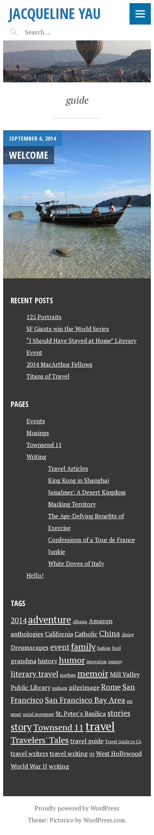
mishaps (59, 688)
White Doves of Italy (76, 563)
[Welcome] (77, 204)
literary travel (34, 674)
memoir (92, 673)
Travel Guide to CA (123, 741)
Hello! (34, 575)
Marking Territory (72, 504)
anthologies (27, 634)
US (91, 754)
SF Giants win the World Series (67, 329)
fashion (104, 648)
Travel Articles (68, 468)
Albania (80, 621)
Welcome (28, 155)
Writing (36, 456)
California (59, 634)
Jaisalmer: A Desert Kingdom (87, 492)
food (116, 648)
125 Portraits (44, 317)
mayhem (68, 675)
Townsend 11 (44, 445)
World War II (29, 766)
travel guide (86, 741)
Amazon (101, 621)
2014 (18, 620)
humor (72, 660)
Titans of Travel (47, 376)
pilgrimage (84, 687)
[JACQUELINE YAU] (77, 61)
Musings (37, 433)
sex (130, 701)
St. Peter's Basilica (81, 713)
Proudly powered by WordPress (77, 808)
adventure (49, 619)
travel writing (69, 753)
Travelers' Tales (40, 740)
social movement (38, 714)
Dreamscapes (30, 647)
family (83, 646)
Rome (111, 687)
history (47, 661)
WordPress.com (104, 820)
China (109, 633)
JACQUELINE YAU (55, 13)
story (21, 727)
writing (59, 766)
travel (100, 726)
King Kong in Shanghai (78, 480)
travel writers (29, 753)
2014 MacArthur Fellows (59, 364)
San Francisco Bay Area (85, 700)
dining (128, 634)
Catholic (86, 634)
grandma (23, 661)
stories (118, 713)
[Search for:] (57, 32)
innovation (96, 661)
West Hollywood (119, 753)
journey (115, 661)
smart (16, 714)
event (59, 647)
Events (35, 421)
